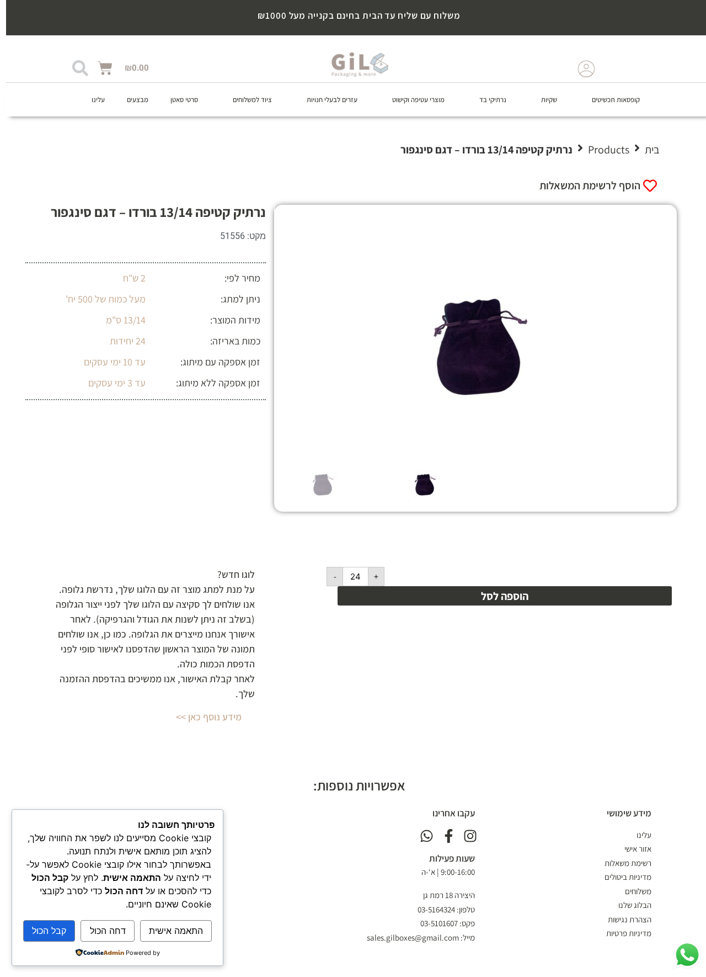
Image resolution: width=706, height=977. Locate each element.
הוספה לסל (498, 596)
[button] (603, 99)
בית (646, 149)
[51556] (470, 329)
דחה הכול (104, 930)
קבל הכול (46, 930)
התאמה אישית (173, 930)
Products (602, 149)
